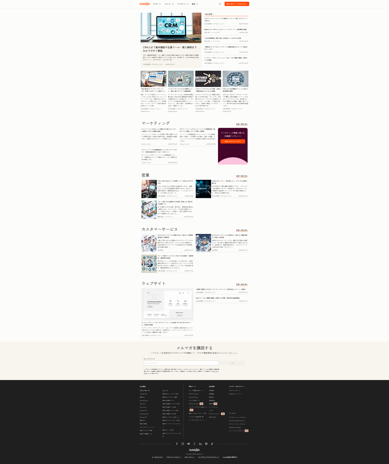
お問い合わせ (212, 417)
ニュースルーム (213, 407)
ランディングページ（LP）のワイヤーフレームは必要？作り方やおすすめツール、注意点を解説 (166, 324)
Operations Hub (144, 414)
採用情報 (211, 394)
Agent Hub (165, 390)
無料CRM (142, 397)
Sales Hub (142, 404)
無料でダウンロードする (233, 141)
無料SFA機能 (143, 424)
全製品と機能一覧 (145, 390)
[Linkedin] (200, 444)
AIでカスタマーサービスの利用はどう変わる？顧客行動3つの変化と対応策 (229, 236)
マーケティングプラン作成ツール (198, 408)
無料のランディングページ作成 (171, 420)
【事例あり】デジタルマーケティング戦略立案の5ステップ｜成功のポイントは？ (225, 48)
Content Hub (143, 410)
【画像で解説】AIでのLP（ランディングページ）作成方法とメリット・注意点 (220, 289)
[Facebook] (177, 444)
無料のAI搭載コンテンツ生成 (170, 410)
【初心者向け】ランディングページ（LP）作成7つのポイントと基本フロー (153, 90)
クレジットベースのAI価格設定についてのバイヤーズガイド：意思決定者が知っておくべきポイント (159, 151)
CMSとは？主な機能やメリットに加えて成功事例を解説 (235, 90)
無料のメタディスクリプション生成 (171, 434)
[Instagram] (182, 444)
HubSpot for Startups (235, 427)
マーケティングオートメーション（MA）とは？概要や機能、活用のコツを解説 (225, 59)
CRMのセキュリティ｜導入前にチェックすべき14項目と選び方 (230, 182)
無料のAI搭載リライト (168, 400)
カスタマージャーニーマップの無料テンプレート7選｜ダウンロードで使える (225, 19)
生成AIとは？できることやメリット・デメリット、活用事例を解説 (225, 29)
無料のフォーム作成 (167, 430)
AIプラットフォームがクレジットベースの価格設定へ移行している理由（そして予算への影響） (197, 130)
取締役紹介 (212, 400)
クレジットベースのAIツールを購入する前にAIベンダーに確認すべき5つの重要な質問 (158, 130)
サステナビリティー (216, 414)
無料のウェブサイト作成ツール (171, 417)
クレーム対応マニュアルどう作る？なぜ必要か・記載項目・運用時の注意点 (175, 257)
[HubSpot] (194, 449)
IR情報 (213, 404)
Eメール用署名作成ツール (196, 390)
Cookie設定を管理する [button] (230, 457)
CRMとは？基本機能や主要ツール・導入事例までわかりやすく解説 (170, 48)
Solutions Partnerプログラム (237, 421)
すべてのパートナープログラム (237, 417)
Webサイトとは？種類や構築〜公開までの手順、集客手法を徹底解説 (217, 298)
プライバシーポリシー (174, 457)
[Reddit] (206, 444)
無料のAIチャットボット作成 (170, 394)
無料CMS (142, 420)
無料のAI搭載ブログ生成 (169, 414)
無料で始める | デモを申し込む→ (236, 4)
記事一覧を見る (242, 124)
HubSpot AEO (143, 394)
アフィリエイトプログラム (238, 431)
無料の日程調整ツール (146, 434)
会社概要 (211, 390)
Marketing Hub (144, 400)
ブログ (211, 410)
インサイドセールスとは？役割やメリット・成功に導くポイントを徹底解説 (180, 90)
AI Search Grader (193, 394)
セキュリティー (189, 457)
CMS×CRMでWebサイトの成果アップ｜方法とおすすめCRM (175, 182)
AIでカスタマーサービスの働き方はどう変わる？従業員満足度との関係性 (175, 236)
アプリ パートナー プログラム (237, 424)
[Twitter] (194, 444)
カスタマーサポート (234, 390)
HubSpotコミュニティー (235, 394)
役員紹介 (211, 397)
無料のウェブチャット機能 (169, 397)
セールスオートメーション (147, 427)
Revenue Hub (143, 417)
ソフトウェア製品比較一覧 (196, 417)
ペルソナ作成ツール (194, 400)
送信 (232, 363)
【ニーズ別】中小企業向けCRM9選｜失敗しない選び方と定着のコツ (175, 203)
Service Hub (143, 407)
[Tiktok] (212, 444)
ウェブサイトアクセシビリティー (208, 457)
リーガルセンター (157, 457)
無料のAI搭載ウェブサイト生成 (170, 404)
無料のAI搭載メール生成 (169, 407)
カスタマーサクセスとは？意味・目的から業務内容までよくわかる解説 (208, 90)
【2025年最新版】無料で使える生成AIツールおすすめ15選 (222, 38)
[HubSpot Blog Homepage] (145, 3)
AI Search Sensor (193, 397)
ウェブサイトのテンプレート (197, 420)
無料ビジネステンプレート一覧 (197, 413)
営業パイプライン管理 (146, 430)
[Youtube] (188, 444)
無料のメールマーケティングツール (171, 425)
